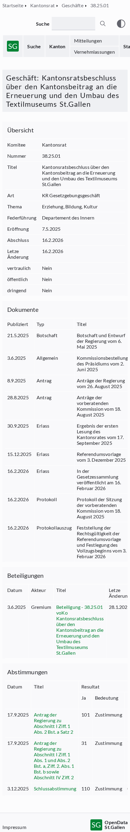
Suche (34, 46)
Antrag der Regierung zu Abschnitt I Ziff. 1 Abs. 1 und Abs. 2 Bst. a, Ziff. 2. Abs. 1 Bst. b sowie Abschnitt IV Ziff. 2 (54, 760)
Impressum (14, 827)
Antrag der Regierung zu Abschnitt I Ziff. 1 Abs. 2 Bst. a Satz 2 (53, 723)
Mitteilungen (88, 40)
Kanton (57, 46)
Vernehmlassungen (94, 52)
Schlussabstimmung (55, 788)
